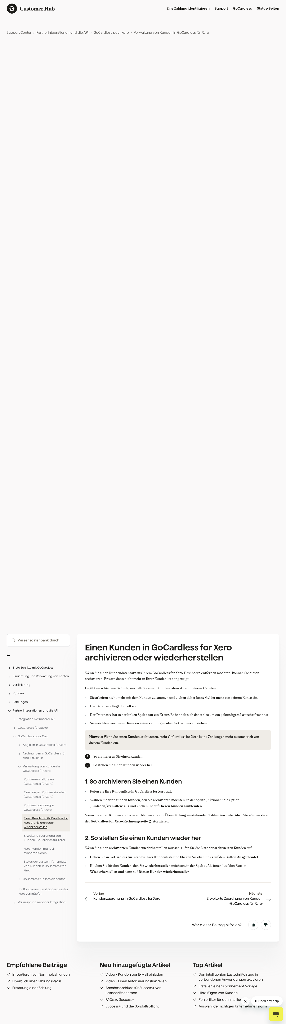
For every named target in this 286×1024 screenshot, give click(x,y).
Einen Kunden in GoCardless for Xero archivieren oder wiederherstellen (46, 823)
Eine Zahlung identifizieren (188, 8)
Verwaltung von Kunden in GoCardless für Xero (171, 32)
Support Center (19, 32)
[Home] (31, 9)
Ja (253, 925)
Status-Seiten (268, 8)
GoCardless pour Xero (111, 32)
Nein (266, 925)
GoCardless (242, 8)
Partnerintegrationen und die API (62, 32)
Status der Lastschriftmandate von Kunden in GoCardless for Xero (45, 866)
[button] (38, 655)
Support (221, 8)
